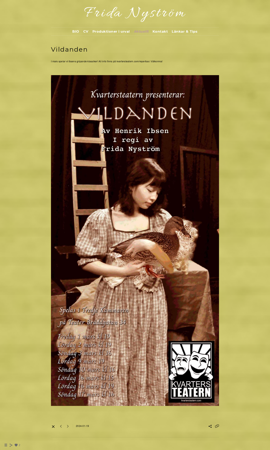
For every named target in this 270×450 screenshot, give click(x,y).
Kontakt (160, 31)
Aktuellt (141, 31)
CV (86, 31)
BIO (75, 31)
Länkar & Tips (185, 31)
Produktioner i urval (111, 31)
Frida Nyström (135, 13)
